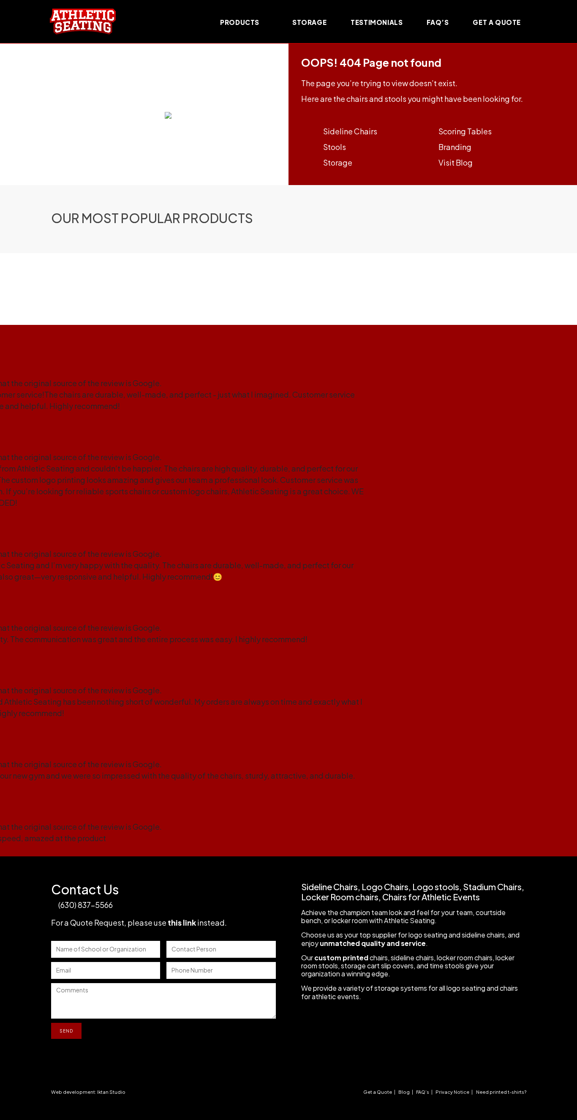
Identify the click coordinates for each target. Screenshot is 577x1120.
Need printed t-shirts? (501, 1092)
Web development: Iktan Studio (88, 1092)
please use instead (176, 922)
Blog (404, 1092)
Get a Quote (377, 1092)
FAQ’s (422, 1092)
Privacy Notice (452, 1092)
